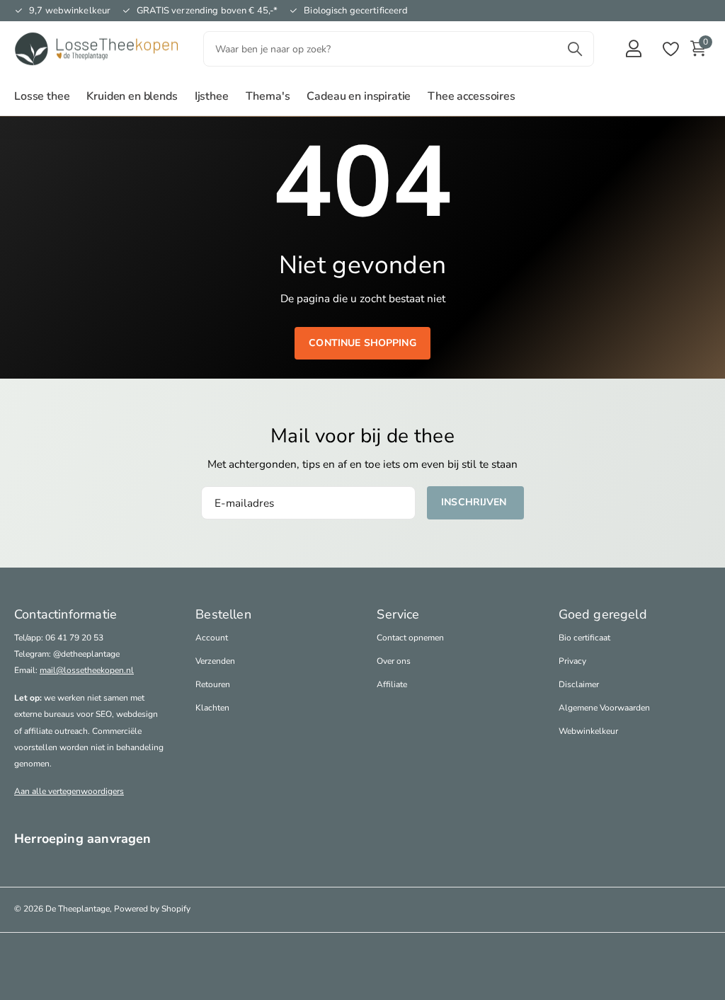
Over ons (394, 661)
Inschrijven (475, 502)
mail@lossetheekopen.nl (87, 670)
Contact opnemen (410, 637)
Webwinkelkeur (588, 731)
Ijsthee (212, 96)
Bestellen (223, 614)
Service (398, 614)
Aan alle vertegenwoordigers (69, 791)
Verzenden (215, 661)
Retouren (212, 684)
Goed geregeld (603, 614)
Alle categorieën (41, 104)
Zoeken (574, 49)
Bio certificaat (584, 637)
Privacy (572, 661)
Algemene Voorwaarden (604, 707)
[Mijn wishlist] (670, 49)
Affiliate (392, 684)
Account (211, 637)
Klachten (212, 707)
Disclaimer (579, 684)
